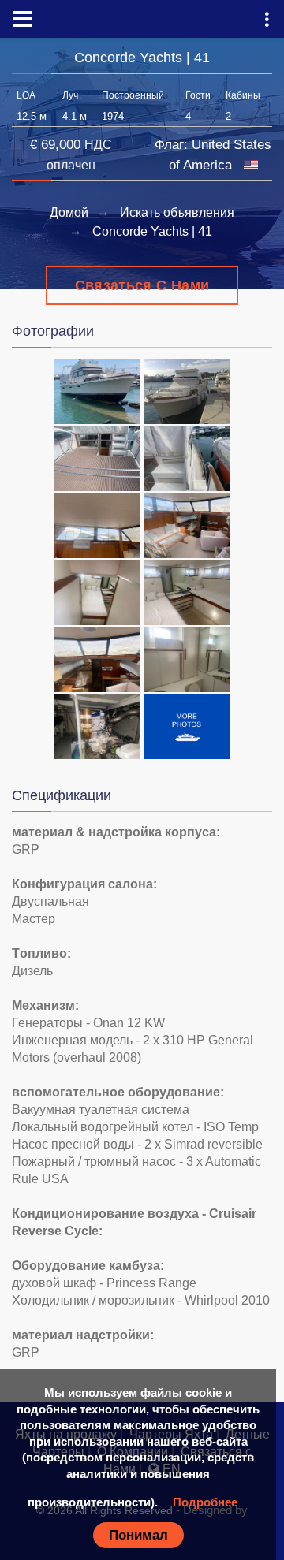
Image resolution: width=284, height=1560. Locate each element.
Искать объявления (177, 212)
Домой (69, 212)
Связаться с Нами (142, 285)
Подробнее (205, 1502)
